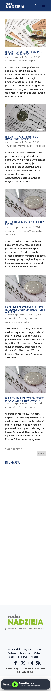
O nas (11, 656)
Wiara (37, 649)
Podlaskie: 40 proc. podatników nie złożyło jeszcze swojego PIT (22, 138)
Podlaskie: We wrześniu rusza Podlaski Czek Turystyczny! (21, 513)
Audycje (12, 653)
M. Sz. (24, 57)
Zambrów (24, 322)
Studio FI (24, 671)
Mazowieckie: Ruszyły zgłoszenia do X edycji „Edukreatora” (24, 488)
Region (31, 60)
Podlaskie (22, 60)
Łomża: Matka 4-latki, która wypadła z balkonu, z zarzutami (22, 502)
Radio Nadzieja (36, 668)
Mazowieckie (35, 231)
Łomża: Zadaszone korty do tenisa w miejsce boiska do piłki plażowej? (24, 588)
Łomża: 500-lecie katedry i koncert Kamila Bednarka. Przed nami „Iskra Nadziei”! (24, 576)
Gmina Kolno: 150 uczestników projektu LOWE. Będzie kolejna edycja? (21, 520)
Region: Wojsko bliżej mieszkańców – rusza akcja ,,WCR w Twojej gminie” (25, 593)
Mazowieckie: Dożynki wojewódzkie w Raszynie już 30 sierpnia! (25, 582)
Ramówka (25, 653)
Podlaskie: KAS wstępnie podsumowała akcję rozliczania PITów (23, 53)
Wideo (37, 653)
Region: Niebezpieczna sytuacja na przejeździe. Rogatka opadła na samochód (24, 554)
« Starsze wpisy (13, 448)
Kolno (32, 407)
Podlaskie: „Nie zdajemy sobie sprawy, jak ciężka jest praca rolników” (21, 547)
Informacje (22, 145)
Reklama (22, 656)
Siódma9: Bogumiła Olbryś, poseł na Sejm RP (25, 540)
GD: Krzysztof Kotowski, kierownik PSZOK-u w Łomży (23, 508)
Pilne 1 (32, 145)
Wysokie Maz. (11, 322)
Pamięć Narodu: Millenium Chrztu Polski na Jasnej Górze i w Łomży (23, 561)
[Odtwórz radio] (15, 684)
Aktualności (11, 60)
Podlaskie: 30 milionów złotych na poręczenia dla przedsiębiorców (23, 534)
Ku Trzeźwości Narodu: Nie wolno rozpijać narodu (23, 475)
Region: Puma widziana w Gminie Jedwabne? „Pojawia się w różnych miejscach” (24, 495)
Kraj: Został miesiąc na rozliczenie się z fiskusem (24, 223)
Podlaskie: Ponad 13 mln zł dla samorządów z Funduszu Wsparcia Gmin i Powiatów (24, 469)
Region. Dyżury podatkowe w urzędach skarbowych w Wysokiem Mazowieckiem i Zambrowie (25, 310)
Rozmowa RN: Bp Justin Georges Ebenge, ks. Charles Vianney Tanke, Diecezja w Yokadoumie (24, 482)
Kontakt (35, 656)
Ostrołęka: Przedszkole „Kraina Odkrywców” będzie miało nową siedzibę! (22, 528)
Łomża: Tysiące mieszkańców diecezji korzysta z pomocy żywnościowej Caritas (21, 568)
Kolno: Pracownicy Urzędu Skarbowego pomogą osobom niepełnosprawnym (24, 399)
